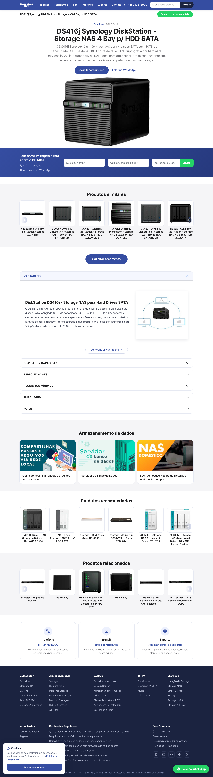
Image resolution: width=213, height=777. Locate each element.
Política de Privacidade (165, 745)
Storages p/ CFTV (148, 685)
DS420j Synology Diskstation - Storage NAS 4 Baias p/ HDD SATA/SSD (121, 233)
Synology (99, 24)
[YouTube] (171, 754)
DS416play (62, 597)
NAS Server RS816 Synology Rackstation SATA (180, 600)
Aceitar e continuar (34, 767)
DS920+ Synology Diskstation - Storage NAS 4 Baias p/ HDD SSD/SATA (180, 233)
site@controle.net (106, 644)
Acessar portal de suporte (165, 644)
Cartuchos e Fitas (103, 709)
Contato (116, 4)
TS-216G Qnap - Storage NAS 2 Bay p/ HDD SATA (62, 538)
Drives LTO (100, 695)
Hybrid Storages (58, 704)
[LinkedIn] (156, 754)
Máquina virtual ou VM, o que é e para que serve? (76, 736)
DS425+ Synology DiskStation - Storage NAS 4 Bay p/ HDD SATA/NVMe (91, 233)
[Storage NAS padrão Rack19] (32, 582)
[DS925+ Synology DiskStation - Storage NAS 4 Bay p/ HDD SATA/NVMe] (62, 213)
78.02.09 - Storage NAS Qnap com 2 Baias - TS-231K (151, 538)
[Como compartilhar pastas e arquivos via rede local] (48, 456)
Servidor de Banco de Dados (99, 475)
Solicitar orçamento (91, 70)
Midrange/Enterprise (30, 704)
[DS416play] (62, 582)
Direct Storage (176, 690)
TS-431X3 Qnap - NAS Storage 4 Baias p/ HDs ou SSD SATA (33, 538)
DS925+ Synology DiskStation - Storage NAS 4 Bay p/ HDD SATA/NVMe (62, 233)
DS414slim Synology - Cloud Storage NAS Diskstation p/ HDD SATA (91, 602)
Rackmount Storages (60, 695)
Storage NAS (175, 685)
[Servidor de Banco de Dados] (106, 456)
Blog (75, 4)
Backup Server (102, 685)
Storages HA (26, 685)
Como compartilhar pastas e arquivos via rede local (46, 477)
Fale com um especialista (175, 14)
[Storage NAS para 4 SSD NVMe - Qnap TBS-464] (121, 520)
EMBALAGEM (32, 397)
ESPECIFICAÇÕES (35, 374)
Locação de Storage (178, 681)
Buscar (187, 4)
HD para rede (56, 685)
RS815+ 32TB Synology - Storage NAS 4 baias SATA (151, 600)
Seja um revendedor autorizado (170, 741)
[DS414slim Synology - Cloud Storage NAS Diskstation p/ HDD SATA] (92, 582)
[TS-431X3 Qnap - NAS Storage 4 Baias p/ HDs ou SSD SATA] (33, 520)
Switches (24, 690)
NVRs (141, 690)
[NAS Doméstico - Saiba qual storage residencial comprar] (165, 456)
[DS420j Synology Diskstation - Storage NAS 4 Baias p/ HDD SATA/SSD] (121, 213)
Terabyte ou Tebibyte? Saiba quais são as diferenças (78, 755)
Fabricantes (61, 4)
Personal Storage (58, 690)
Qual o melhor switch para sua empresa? (71, 750)
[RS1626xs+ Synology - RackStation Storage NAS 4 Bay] (32, 213)
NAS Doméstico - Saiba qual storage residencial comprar (163, 477)
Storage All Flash (177, 704)
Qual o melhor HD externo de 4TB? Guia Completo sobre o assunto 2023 (89, 731)
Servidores (25, 681)
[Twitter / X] (187, 754)
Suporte (102, 4)
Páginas (23, 736)
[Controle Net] (26, 5)
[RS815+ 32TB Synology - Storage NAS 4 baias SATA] (151, 582)
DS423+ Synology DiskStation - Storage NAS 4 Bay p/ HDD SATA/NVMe (151, 233)
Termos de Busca (29, 731)
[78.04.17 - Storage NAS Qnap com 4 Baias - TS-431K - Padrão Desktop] (180, 520)
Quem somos (160, 736)
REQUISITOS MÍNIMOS (38, 385)
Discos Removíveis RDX (107, 700)
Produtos (44, 4)
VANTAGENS (32, 276)
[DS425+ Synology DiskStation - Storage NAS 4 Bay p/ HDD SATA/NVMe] (92, 213)
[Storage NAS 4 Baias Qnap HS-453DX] (92, 520)
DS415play (121, 597)
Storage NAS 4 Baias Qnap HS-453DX (92, 537)
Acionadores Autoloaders (107, 704)
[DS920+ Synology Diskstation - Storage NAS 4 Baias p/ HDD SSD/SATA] (181, 213)
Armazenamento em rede (107, 690)
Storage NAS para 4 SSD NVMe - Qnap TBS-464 (121, 538)
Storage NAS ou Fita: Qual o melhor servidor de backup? (80, 760)
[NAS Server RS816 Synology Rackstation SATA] (181, 582)
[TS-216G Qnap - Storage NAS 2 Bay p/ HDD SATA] (62, 520)
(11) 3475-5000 (48, 644)
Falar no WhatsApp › (125, 70)
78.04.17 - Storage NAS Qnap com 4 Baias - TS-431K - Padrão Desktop (180, 540)
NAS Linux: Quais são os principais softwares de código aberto (83, 745)
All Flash (53, 709)
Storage (53, 681)
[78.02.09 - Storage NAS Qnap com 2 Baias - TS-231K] (151, 520)
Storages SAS (175, 700)
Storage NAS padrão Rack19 (32, 599)
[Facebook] (179, 754)
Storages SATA (176, 695)
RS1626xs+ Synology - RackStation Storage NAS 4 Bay (32, 231)
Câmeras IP (144, 695)
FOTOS (28, 408)
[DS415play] (121, 582)
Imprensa (87, 4)
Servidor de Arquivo (105, 681)
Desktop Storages (59, 700)
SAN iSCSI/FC (27, 700)
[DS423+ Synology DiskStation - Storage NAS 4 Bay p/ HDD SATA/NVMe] (151, 213)
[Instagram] (164, 754)
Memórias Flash (28, 695)
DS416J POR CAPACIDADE (41, 363)
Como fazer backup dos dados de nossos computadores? (80, 741)
